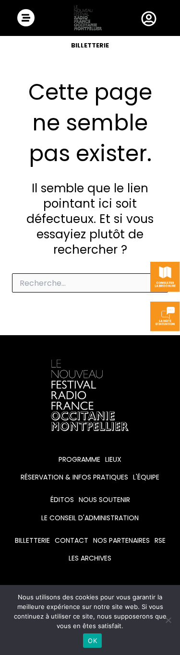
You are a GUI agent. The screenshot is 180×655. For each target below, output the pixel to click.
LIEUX (113, 459)
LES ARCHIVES (90, 558)
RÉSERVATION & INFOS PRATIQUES (74, 477)
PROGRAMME (79, 459)
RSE (160, 540)
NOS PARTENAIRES (121, 540)
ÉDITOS (62, 499)
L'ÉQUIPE (146, 477)
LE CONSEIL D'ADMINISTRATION (90, 518)
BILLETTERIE (90, 45)
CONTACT (71, 540)
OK (92, 640)
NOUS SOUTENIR (104, 499)
